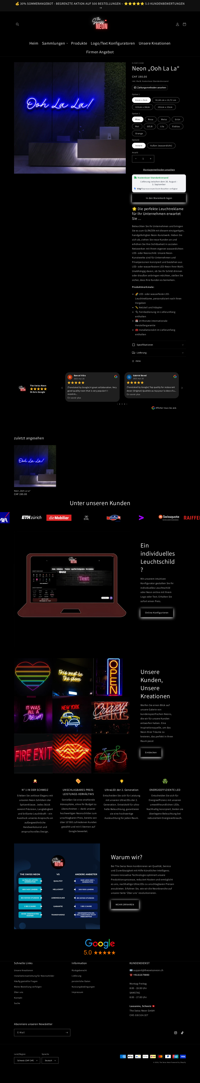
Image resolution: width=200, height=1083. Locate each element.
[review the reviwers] (115, 377)
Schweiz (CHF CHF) (25, 1060)
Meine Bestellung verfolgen (28, 986)
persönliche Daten (81, 981)
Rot (137, 126)
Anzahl (135, 152)
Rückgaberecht (79, 970)
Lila (162, 126)
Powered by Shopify (178, 1062)
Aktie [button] (138, 361)
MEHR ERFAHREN (125, 904)
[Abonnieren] (66, 1032)
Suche (17, 1003)
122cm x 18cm (142, 107)
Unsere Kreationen (23, 970)
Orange (139, 133)
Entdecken (151, 752)
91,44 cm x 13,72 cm (165, 100)
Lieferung (76, 975)
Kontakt (18, 997)
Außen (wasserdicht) (161, 145)
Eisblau (176, 126)
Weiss (164, 119)
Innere (138, 145)
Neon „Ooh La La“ (22, 491)
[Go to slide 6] (122, 404)
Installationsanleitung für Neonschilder (34, 975)
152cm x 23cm (165, 107)
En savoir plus (74, 394)
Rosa (150, 119)
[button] (17, 24)
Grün (177, 119)
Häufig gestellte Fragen (26, 981)
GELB (149, 126)
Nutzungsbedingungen (83, 986)
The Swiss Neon (165, 1062)
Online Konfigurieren (156, 612)
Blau (137, 119)
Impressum (77, 992)
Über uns (18, 992)
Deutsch (48, 1060)
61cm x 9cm (141, 100)
